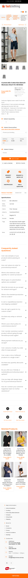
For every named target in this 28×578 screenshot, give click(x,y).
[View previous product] (2, 25)
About (7, 526)
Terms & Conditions (11, 532)
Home (3, 17)
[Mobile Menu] (25, 11)
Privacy (8, 530)
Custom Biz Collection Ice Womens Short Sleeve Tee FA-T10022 (20, 452)
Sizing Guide (9, 517)
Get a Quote (21, 163)
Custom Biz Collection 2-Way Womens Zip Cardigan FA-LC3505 (7, 452)
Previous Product (7, 24)
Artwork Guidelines (10, 508)
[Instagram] (11, 563)
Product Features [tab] (6, 193)
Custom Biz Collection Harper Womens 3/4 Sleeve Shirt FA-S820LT (7, 482)
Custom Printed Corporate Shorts (16, 17)
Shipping (8, 519)
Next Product (21, 24)
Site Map (8, 534)
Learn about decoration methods (10, 129)
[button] (24, 29)
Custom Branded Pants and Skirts (8, 17)
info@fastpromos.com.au (16, 557)
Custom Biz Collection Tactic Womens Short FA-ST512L (21, 482)
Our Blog (8, 510)
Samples (8, 515)
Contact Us (8, 528)
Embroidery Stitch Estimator (12, 512)
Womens (19, 95)
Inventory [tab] (18, 193)
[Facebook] (7, 563)
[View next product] (25, 25)
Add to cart (15, 158)
